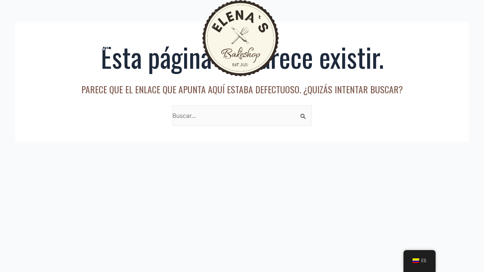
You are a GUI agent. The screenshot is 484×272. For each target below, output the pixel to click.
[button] (100, 28)
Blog (361, 38)
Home (56, 28)
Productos (322, 38)
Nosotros (96, 28)
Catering (150, 28)
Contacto (400, 38)
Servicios (106, 47)
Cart (438, 38)
